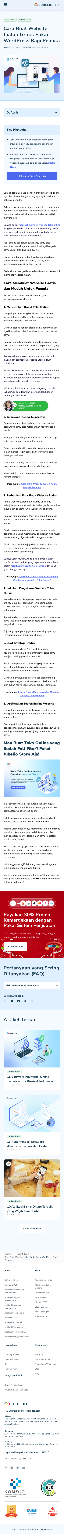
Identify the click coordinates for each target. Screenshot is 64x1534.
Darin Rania (12, 47)
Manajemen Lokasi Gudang (43, 1286)
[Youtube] (23, 1467)
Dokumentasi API (43, 1359)
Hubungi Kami (11, 1368)
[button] (55, 112)
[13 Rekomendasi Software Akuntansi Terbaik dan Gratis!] (32, 1113)
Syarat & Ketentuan (13, 1385)
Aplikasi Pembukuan (13, 1327)
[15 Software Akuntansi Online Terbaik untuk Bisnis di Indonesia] (32, 1048)
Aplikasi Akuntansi (13, 1322)
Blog (37, 1368)
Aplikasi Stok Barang (14, 1312)
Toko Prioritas (41, 1316)
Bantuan (39, 1354)
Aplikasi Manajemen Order (16, 1336)
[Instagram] (5, 1467)
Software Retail (11, 1280)
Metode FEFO (41, 1302)
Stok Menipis (41, 1297)
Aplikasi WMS (11, 1317)
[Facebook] (11, 1467)
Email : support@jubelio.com (17, 1458)
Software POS (10, 1285)
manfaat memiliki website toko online (39, 225)
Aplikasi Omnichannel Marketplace (14, 1291)
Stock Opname (41, 1306)
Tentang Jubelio (11, 1354)
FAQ (37, 1373)
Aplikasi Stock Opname (15, 1331)
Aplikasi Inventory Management (12, 1307)
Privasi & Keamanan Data (16, 1389)
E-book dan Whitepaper (46, 1364)
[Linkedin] (17, 1467)
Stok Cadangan (42, 1311)
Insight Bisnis (10, 19)
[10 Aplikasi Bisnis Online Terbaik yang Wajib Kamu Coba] (32, 1178)
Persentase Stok (42, 1292)
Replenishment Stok (44, 1280)
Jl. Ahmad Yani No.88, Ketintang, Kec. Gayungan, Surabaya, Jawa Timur (31, 1445)
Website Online (25, 19)
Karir (6, 1364)
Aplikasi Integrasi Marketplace (12, 1299)
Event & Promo (11, 1359)
